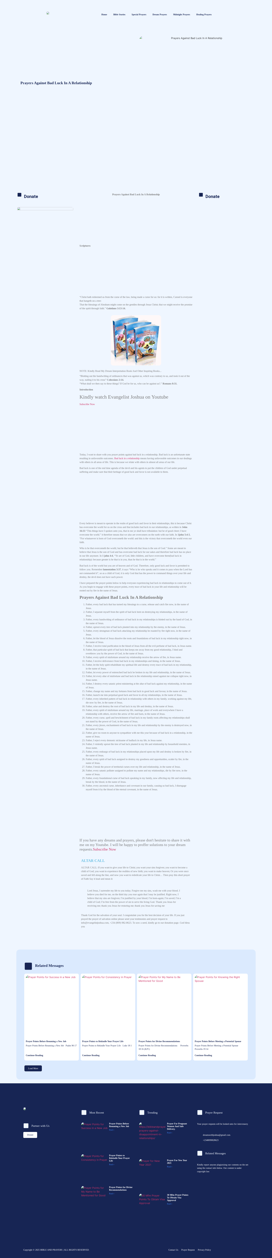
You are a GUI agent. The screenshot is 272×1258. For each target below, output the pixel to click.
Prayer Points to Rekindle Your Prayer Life (102, 1041)
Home (104, 14)
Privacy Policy (204, 1250)
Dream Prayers (160, 14)
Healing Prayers (204, 14)
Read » (111, 1130)
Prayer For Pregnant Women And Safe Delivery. (177, 1126)
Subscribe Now (87, 404)
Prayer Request (188, 1250)
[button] (33, 1068)
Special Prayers (139, 14)
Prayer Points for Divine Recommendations (159, 1041)
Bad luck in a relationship (127, 458)
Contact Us (173, 1250)
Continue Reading (34, 1055)
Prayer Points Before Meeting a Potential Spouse (218, 1041)
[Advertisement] (136, 167)
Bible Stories (119, 14)
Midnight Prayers (181, 14)
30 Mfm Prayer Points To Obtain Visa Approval (177, 1198)
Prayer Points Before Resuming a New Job (46, 1041)
